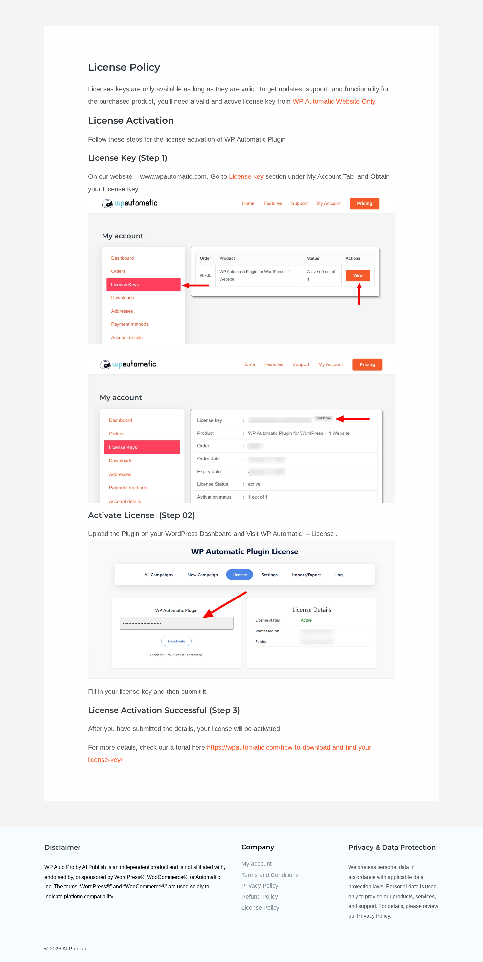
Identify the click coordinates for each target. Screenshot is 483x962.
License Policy (260, 907)
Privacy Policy (260, 885)
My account (257, 863)
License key (246, 176)
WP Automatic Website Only (334, 101)
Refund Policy (260, 896)
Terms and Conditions (270, 875)
